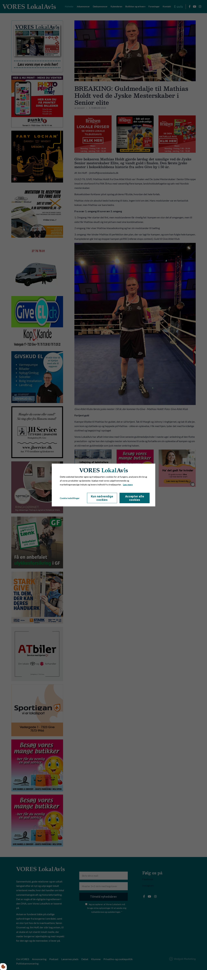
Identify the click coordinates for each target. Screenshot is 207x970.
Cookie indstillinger (70, 498)
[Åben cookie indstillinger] (3, 966)
